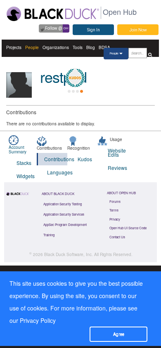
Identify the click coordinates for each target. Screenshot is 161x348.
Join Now (138, 30)
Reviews (117, 167)
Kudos (85, 158)
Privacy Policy (38, 320)
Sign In (93, 30)
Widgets (26, 175)
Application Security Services (63, 214)
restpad (63, 76)
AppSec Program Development (65, 224)
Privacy (114, 219)
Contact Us (117, 237)
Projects (13, 47)
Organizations (56, 47)
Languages (57, 172)
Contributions (55, 158)
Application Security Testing (62, 204)
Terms (113, 210)
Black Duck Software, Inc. (68, 254)
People (32, 47)
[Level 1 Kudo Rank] (75, 78)
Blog (90, 47)
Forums (115, 201)
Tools (78, 47)
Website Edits (117, 152)
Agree (118, 334)
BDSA (104, 47)
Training (48, 235)
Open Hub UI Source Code (128, 228)
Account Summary (17, 149)
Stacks (24, 162)
